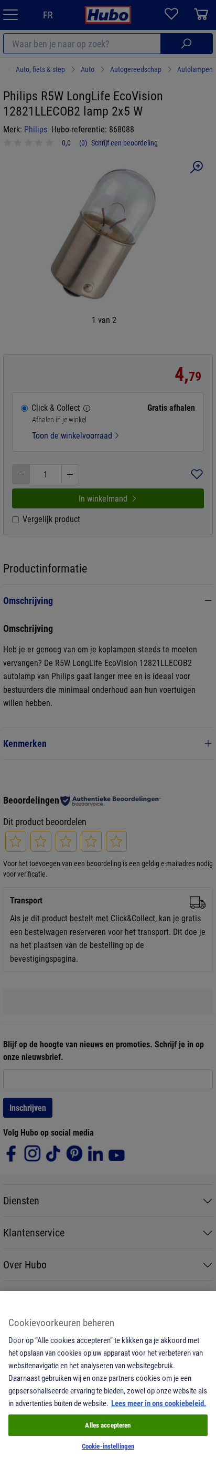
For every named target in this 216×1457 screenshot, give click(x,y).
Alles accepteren (108, 1425)
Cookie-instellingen (108, 1446)
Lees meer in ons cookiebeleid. (158, 1403)
